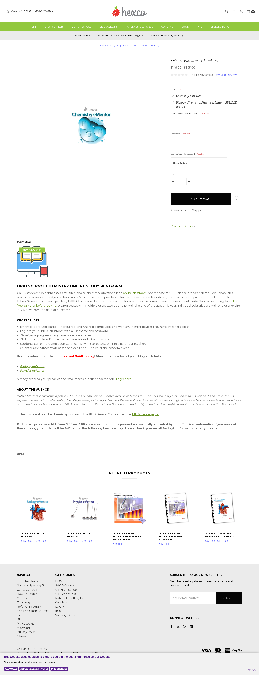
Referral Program (29, 606)
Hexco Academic (82, 35)
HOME (33, 26)
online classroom (135, 293)
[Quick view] (52, 493)
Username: (180, 134)
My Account (25, 623)
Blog (20, 619)
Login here (123, 379)
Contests (23, 598)
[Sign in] (241, 11)
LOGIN (185, 26)
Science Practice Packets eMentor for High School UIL (128, 536)
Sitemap (23, 636)
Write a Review (226, 75)
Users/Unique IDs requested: (188, 154)
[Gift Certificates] (233, 11)
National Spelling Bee (139, 26)
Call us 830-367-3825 (32, 649)
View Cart (23, 628)
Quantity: (175, 174)
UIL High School (81, 26)
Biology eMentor (32, 366)
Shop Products (27, 581)
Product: (179, 90)
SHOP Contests (54, 26)
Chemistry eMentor (188, 96)
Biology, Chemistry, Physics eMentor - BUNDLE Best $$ (206, 105)
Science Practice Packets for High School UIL (171, 536)
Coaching (167, 26)
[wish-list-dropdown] (236, 198)
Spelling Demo (220, 26)
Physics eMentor (32, 370)
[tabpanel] (38, 519)
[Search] (226, 11)
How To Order (27, 594)
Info (200, 26)
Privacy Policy (26, 632)
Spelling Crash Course (32, 611)
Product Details (182, 226)
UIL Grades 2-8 (108, 26)
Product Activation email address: (190, 113)
